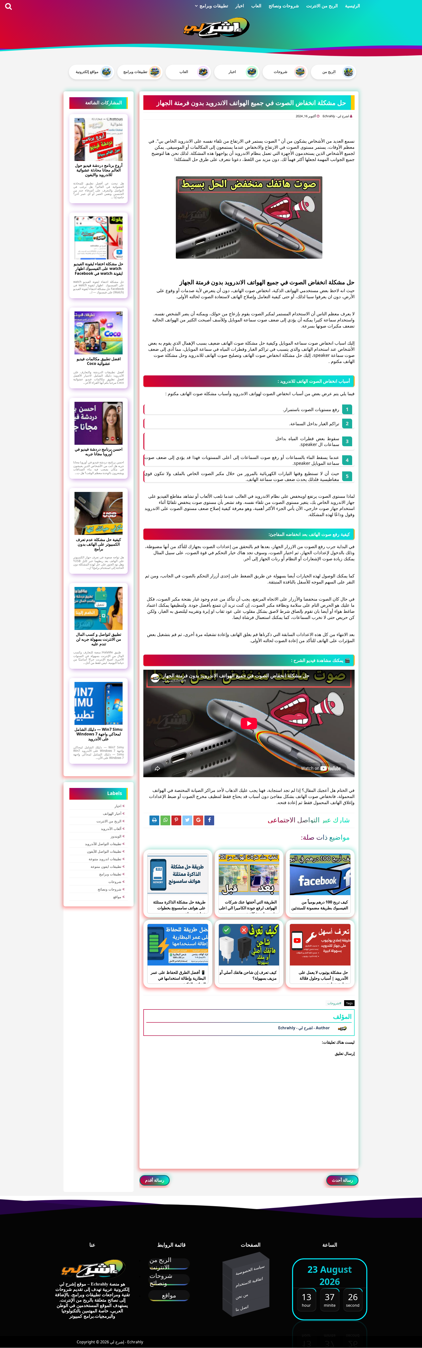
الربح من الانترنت (322, 5)
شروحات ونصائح (284, 5)
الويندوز (116, 836)
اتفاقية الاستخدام (249, 1282)
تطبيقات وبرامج (214, 5)
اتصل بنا (242, 1308)
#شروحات (334, 1003)
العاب (256, 5)
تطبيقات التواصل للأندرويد (103, 843)
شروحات (114, 881)
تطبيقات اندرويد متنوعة (105, 859)
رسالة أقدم (154, 1180)
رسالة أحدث (342, 1180)
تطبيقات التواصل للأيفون (104, 851)
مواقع (117, 896)
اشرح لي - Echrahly (336, 116)
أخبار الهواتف (112, 813)
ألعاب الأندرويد (111, 828)
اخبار (239, 5)
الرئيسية (352, 5)
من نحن (242, 1296)
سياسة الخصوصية (250, 1269)
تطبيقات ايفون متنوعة (106, 866)
